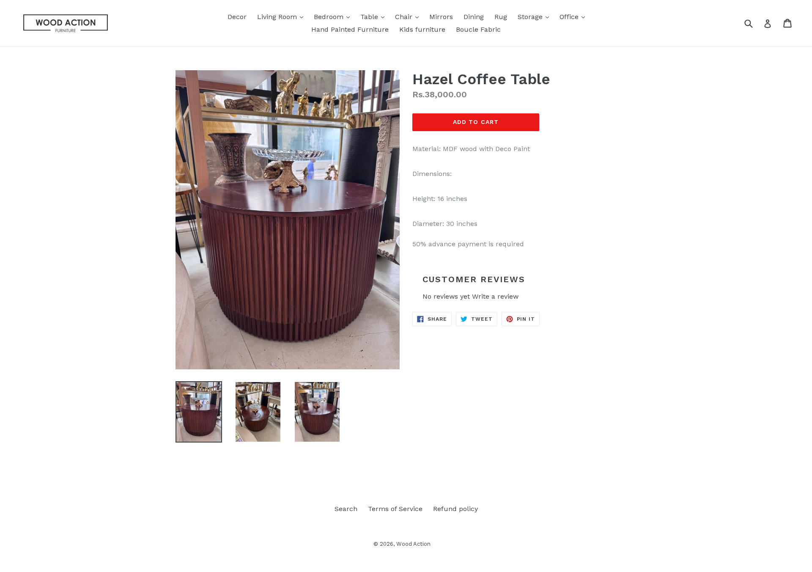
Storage (535, 16)
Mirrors (441, 17)
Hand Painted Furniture (350, 29)
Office (574, 16)
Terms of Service (395, 509)
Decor (237, 17)
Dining (474, 17)
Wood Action (413, 544)
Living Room (282, 16)
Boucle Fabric (478, 29)
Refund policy (455, 509)
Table (374, 16)
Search (346, 509)
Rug (500, 17)
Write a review (495, 296)
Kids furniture (422, 29)
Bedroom (334, 16)
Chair (409, 16)
